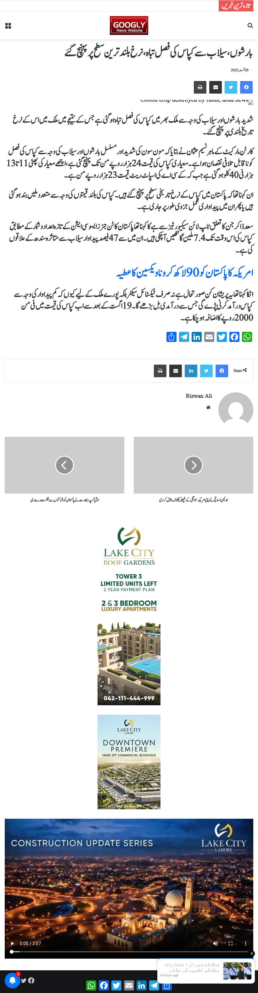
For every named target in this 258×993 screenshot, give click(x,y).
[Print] (200, 87)
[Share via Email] (215, 87)
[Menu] (8, 28)
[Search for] (250, 28)
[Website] (208, 407)
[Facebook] (246, 87)
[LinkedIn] (191, 371)
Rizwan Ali (199, 396)
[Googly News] (129, 25)
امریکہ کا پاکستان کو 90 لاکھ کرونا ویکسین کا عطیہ (184, 273)
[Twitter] (231, 87)
